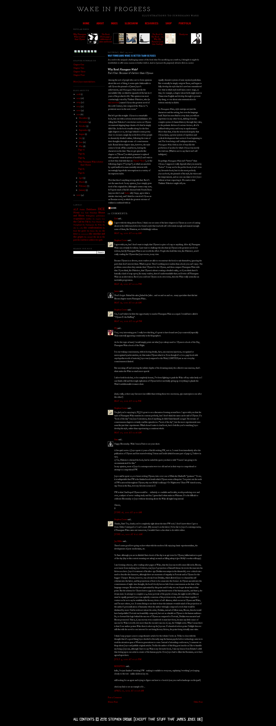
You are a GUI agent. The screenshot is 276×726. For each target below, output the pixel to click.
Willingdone (90, 216)
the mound (88, 237)
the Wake (98, 225)
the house (91, 231)
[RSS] (95, 52)
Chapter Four (79, 75)
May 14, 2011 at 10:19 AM (128, 233)
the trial (80, 240)
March (82, 182)
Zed (115, 218)
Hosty (76, 212)
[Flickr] (89, 52)
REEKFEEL (119, 666)
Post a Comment (115, 697)
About (100, 23)
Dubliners (91, 209)
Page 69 (81, 154)
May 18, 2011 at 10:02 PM (128, 284)
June (81, 142)
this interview (113, 102)
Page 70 (81, 150)
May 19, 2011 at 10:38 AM (128, 302)
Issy (82, 213)
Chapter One (78, 64)
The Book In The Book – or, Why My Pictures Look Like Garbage (157, 39)
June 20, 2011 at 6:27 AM (128, 534)
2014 (78, 102)
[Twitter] (79, 52)
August (82, 134)
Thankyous (183, 34)
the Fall (85, 222)
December (83, 118)
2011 (78, 114)
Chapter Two (78, 68)
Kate (87, 213)
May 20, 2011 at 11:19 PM (128, 401)
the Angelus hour (99, 219)
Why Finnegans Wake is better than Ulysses (79, 36)
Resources (151, 23)
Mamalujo (93, 213)
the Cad (77, 221)
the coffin (80, 228)
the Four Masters (95, 222)
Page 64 (81, 158)
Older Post (198, 702)
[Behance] (82, 52)
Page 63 (81, 169)
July (81, 138)
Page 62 (81, 173)
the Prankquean (88, 225)
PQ (115, 328)
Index (114, 23)
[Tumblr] (75, 52)
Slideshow (131, 23)
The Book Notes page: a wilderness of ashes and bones (105, 38)
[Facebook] (85, 52)
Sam (116, 439)
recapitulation (79, 219)
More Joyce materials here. (84, 82)
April (81, 178)
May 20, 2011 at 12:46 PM (128, 321)
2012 (78, 110)
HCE (101, 209)
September (83, 130)
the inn (98, 231)
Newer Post (113, 702)
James (116, 291)
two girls (98, 240)
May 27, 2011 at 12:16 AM (128, 432)
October (82, 126)
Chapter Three (79, 71)
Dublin (82, 209)
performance (100, 216)
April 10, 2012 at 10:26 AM (129, 691)
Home (86, 23)
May (81, 146)
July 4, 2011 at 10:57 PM (128, 659)
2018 (78, 94)
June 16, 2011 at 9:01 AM (128, 512)
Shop (168, 23)
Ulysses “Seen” (139, 161)
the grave (82, 231)
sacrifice (88, 219)
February (83, 186)
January (82, 190)
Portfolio (185, 23)
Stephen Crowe (120, 240)
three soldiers (89, 240)
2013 (78, 106)
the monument (83, 234)
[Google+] (92, 52)
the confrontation (93, 227)
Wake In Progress (114, 9)
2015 (78, 98)
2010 (78, 195)
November (84, 122)
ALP (75, 209)
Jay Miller (118, 541)
